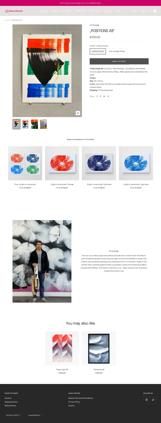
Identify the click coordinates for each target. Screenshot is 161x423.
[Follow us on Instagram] (146, 400)
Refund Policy (10, 405)
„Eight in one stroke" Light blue (136, 184)
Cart (152, 11)
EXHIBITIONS (80, 11)
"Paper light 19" (62, 369)
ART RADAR (66, 11)
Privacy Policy (74, 402)
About (118, 11)
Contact (8, 398)
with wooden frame (117, 51)
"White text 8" (99, 369)
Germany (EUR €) (12, 415)
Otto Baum (94, 25)
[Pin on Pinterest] (100, 96)
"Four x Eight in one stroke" (25, 184)
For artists (108, 11)
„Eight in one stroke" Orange (62, 184)
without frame (98, 51)
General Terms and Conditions (80, 398)
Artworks (44, 11)
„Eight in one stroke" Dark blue (99, 184)
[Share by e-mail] (108, 96)
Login (143, 11)
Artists (54, 11)
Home (7, 20)
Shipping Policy (11, 402)
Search (134, 11)
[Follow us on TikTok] (153, 400)
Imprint (71, 405)
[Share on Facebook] (97, 96)
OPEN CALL (95, 11)
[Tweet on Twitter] (104, 96)
